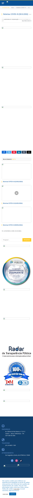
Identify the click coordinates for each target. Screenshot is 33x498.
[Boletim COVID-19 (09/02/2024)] (16, 215)
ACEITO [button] (12, 494)
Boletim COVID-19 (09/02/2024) (13, 225)
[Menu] (3, 3)
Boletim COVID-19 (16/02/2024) (12, 203)
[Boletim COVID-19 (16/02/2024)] (16, 193)
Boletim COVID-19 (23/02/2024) (13, 181)
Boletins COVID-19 (26, 20)
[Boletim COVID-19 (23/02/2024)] (16, 171)
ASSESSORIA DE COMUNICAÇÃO (11, 19)
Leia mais (16, 489)
